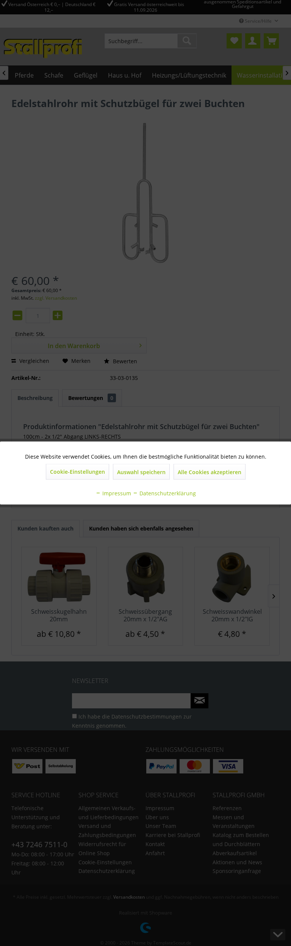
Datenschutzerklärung (167, 493)
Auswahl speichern (141, 472)
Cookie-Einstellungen (77, 471)
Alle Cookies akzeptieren (209, 472)
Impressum (116, 493)
